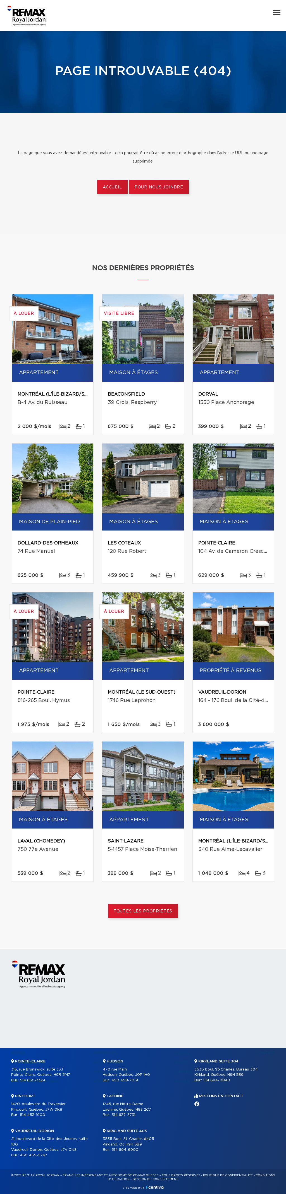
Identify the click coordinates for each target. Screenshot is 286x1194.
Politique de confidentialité (228, 1175)
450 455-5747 (33, 1155)
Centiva (155, 1187)
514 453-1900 (32, 1115)
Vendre (182, 1053)
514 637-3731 (123, 1115)
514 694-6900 (125, 1150)
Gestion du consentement (155, 1179)
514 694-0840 (216, 1080)
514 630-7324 (32, 1080)
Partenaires (105, 1053)
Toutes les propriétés (143, 911)
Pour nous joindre (159, 187)
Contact (266, 1053)
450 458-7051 (124, 1080)
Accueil (112, 187)
